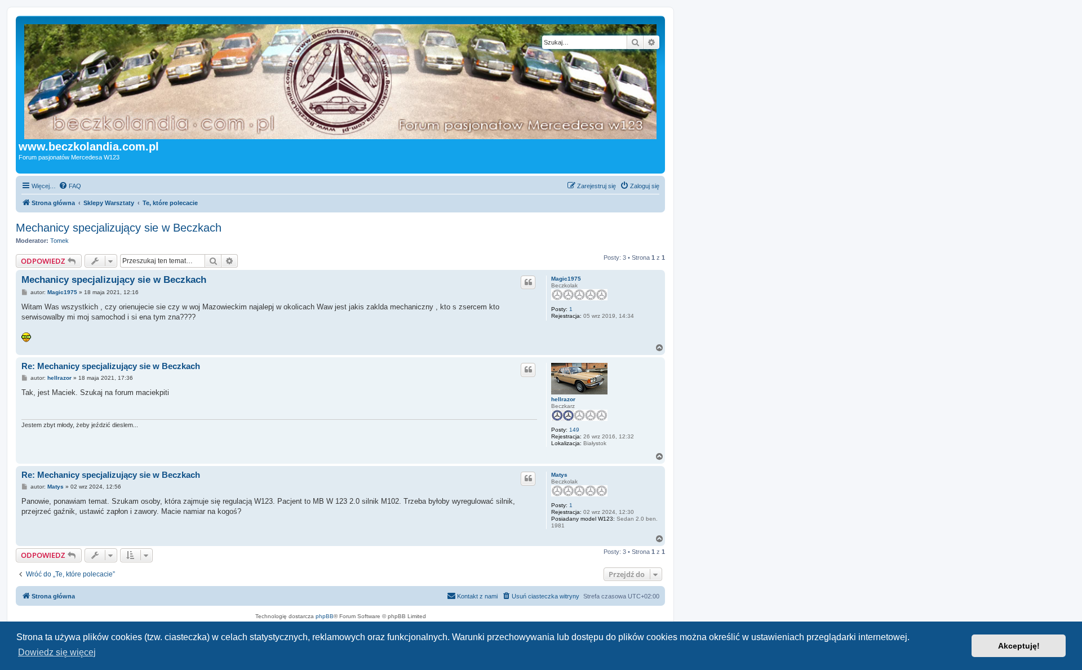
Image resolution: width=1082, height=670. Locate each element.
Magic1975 (566, 279)
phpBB (325, 616)
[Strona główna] (363, 79)
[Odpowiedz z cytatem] (528, 282)
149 (574, 430)
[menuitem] (70, 186)
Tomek (59, 240)
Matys (559, 475)
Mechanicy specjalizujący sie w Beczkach (118, 227)
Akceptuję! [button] (1019, 645)
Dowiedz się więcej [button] (57, 652)
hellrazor (563, 399)
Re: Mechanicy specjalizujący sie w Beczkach (110, 366)
